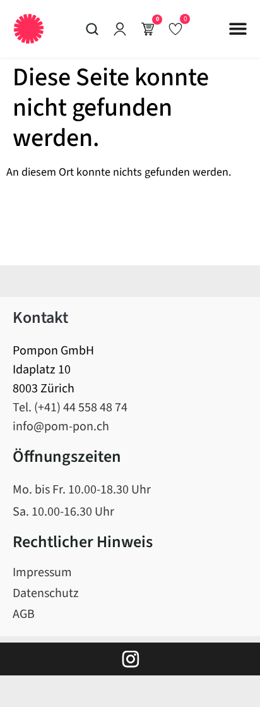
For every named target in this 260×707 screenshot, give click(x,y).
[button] (237, 28)
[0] (175, 28)
